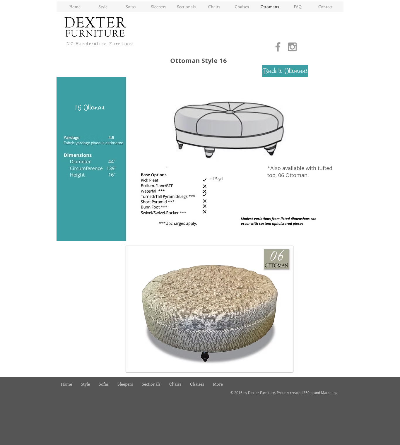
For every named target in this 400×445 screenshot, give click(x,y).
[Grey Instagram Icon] (292, 47)
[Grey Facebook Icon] (278, 47)
